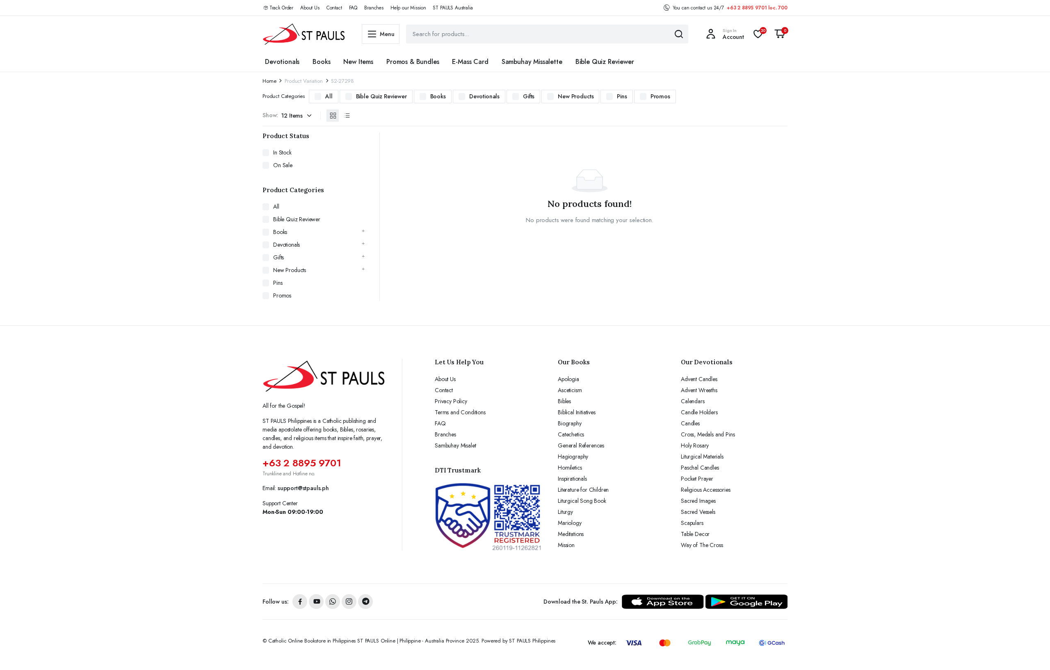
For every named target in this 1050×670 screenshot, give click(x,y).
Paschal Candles (700, 467)
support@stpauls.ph (303, 488)
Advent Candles (699, 379)
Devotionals (282, 61)
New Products (575, 96)
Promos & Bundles (412, 61)
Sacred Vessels (698, 512)
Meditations (571, 534)
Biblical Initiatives (577, 412)
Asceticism (570, 390)
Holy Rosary (695, 445)
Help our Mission (408, 7)
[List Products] (346, 115)
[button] (780, 34)
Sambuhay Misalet (455, 445)
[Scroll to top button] (1031, 651)
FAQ (353, 7)
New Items (358, 61)
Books (321, 61)
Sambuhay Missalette (532, 61)
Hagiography (573, 456)
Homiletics (570, 467)
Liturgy (565, 512)
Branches (373, 7)
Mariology (570, 523)
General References (581, 445)
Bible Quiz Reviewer (604, 61)
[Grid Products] (332, 115)
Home (269, 81)
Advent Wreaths (699, 390)
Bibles (564, 401)
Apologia (568, 379)
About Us (310, 7)
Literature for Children (583, 490)
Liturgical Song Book (582, 501)
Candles (690, 423)
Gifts (528, 96)
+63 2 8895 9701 (301, 463)
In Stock (282, 152)
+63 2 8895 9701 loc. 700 (757, 7)
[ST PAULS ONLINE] (303, 34)
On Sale (282, 165)
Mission (566, 545)
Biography (570, 423)
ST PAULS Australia (452, 7)
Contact (334, 7)
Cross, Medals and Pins (708, 434)
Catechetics (571, 434)
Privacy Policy (451, 401)
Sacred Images (698, 501)
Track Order (281, 7)
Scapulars (692, 523)
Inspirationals (572, 479)
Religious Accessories (705, 490)
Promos (660, 96)
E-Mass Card (470, 61)
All (329, 96)
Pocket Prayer (697, 479)
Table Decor (695, 534)
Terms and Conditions (460, 412)
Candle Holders (699, 412)
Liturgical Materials (702, 456)
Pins (622, 96)
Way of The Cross (702, 545)
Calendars (693, 401)
